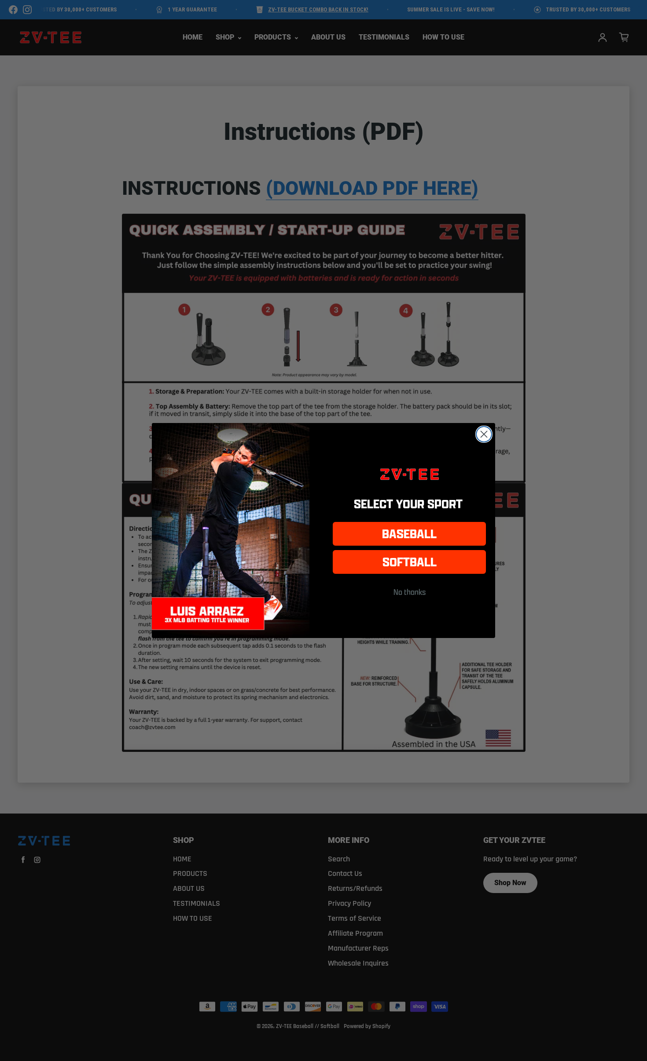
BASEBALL (409, 533)
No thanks (409, 592)
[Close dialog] (484, 434)
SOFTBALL (409, 562)
